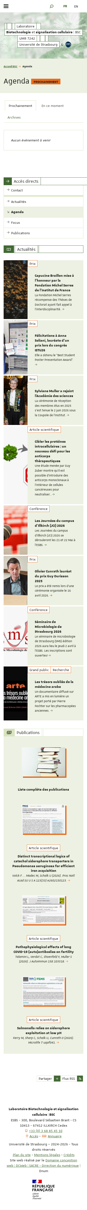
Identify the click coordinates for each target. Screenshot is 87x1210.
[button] (52, 6)
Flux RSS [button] (68, 1078)
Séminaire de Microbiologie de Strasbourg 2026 (48, 627)
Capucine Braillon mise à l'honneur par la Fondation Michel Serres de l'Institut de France (54, 283)
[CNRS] (68, 44)
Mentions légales (47, 1155)
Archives (14, 117)
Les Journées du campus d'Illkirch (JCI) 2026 (54, 523)
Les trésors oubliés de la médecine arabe (54, 684)
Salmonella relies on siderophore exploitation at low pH (43, 1030)
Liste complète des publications (43, 789)
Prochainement (20, 106)
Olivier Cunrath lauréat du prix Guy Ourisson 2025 (53, 576)
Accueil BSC (10, 66)
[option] (43, 289)
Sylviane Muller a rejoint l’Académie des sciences (54, 393)
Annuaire (55, 1136)
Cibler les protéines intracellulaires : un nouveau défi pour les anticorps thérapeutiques (52, 451)
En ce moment (53, 106)
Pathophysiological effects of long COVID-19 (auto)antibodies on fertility (44, 949)
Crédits (69, 1155)
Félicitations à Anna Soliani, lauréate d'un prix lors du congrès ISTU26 (52, 343)
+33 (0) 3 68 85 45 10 (45, 1131)
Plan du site (22, 1155)
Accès (33, 1136)
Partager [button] (45, 1078)
